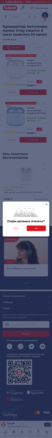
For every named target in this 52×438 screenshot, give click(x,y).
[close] (46, 204)
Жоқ (15, 228)
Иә (36, 228)
